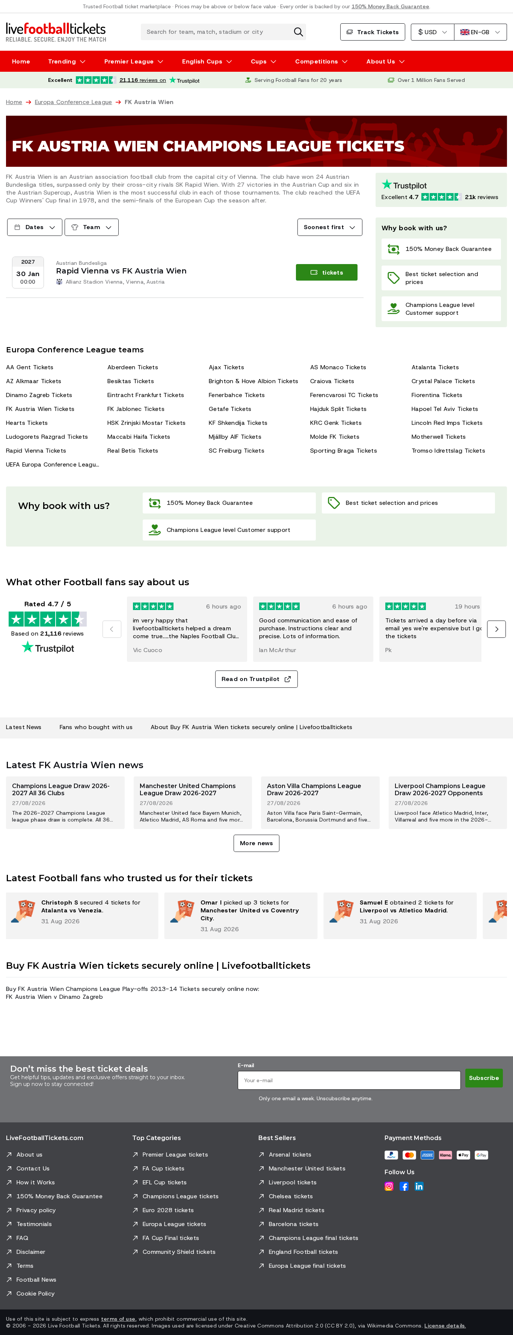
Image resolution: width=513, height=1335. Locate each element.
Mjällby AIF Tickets (235, 437)
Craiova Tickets (332, 381)
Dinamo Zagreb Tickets (39, 395)
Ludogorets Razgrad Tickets (47, 437)
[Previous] (112, 629)
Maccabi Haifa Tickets (138, 437)
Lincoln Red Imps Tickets (447, 423)
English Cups (202, 61)
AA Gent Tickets (30, 367)
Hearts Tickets (27, 423)
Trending (62, 61)
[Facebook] (404, 1186)
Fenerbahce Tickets (237, 395)
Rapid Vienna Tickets (36, 451)
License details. (445, 1325)
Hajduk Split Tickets (338, 409)
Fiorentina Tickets (437, 395)
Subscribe (484, 1078)
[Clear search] (298, 32)
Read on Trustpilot (251, 679)
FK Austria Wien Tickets (40, 409)
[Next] (496, 629)
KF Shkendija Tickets (238, 423)
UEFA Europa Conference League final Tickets (53, 464)
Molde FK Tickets (334, 437)
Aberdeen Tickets (132, 367)
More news (256, 843)
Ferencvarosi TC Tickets (344, 395)
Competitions (316, 61)
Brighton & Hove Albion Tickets (254, 381)
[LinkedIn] (419, 1186)
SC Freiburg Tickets (236, 451)
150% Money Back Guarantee (390, 6)
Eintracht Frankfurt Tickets (145, 395)
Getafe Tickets (230, 409)
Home (21, 61)
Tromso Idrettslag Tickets (448, 451)
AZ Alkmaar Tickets (34, 381)
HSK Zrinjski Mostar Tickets (146, 423)
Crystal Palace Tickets (443, 381)
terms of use (118, 1318)
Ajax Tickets (226, 367)
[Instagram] (389, 1186)
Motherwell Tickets (439, 437)
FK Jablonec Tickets (135, 409)
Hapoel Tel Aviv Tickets (445, 409)
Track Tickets (378, 32)
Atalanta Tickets (435, 367)
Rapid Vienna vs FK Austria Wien (121, 270)
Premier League (129, 61)
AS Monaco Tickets (338, 367)
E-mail (246, 1065)
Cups (259, 61)
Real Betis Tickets (132, 451)
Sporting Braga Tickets (343, 451)
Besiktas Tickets (130, 381)
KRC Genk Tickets (336, 423)
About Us (381, 61)
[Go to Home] (56, 32)
